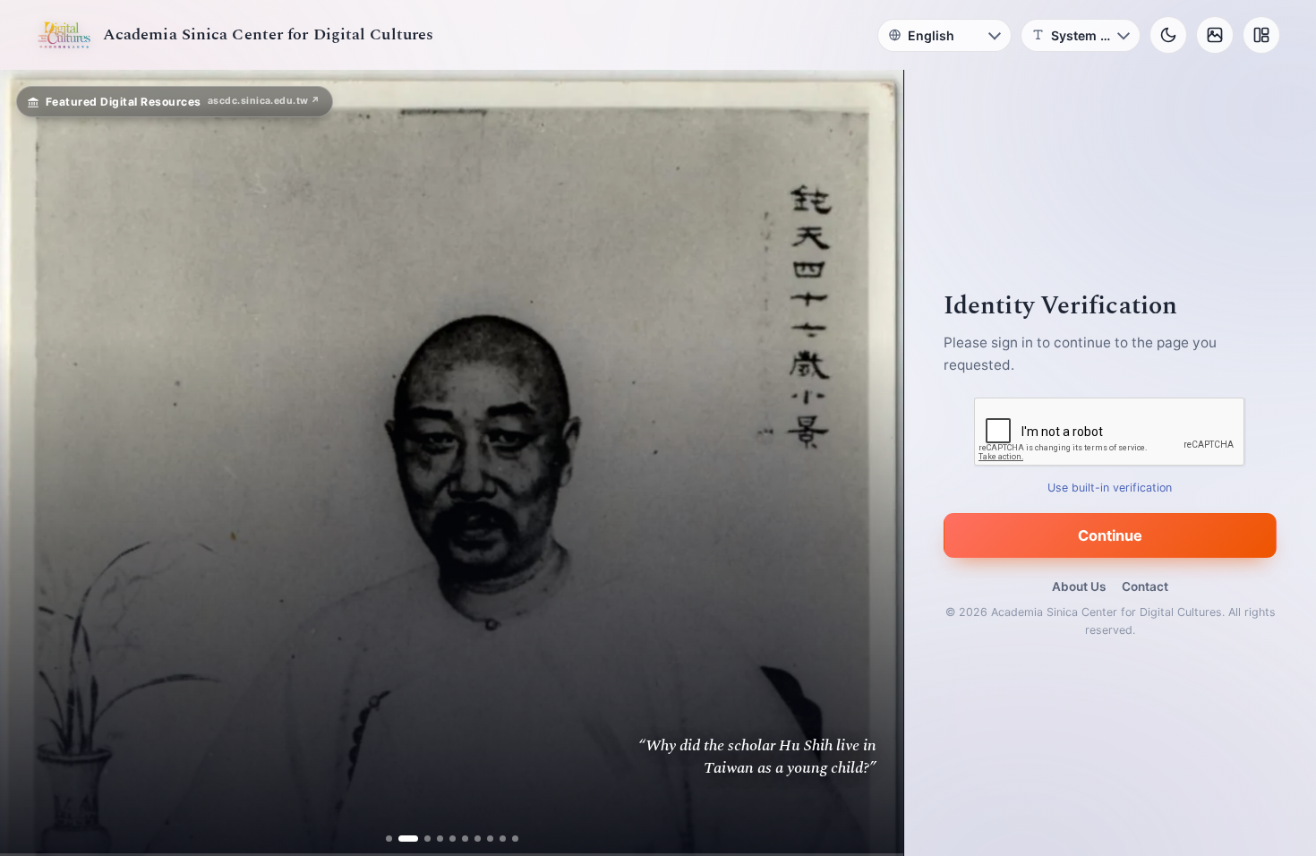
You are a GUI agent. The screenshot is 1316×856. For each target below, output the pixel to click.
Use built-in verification (1110, 487)
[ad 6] (464, 838)
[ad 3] (421, 838)
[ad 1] (389, 838)
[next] (871, 463)
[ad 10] (514, 838)
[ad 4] (439, 838)
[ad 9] (502, 838)
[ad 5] (452, 838)
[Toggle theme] (1168, 35)
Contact (1145, 586)
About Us (1079, 586)
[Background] (1215, 35)
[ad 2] (401, 838)
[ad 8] (489, 838)
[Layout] (1261, 35)
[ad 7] (477, 838)
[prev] (32, 463)
